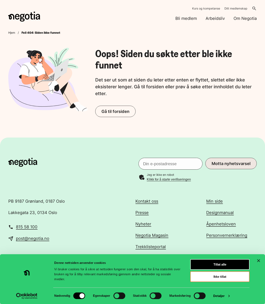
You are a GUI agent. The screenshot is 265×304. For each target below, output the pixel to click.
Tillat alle (219, 264)
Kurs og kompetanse (206, 8)
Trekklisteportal (150, 246)
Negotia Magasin (151, 235)
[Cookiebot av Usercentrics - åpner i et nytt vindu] (27, 296)
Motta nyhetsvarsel (231, 163)
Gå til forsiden (115, 111)
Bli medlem (186, 18)
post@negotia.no (32, 238)
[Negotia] (24, 17)
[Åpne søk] (254, 8)
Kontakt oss (146, 201)
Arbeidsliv (215, 18)
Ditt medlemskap (235, 8)
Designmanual (220, 212)
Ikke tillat (219, 276)
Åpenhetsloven (221, 223)
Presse (142, 212)
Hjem (11, 32)
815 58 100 (26, 226)
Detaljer (219, 296)
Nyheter (143, 223)
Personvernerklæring (226, 235)
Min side (214, 201)
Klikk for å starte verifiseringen (169, 179)
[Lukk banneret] (258, 260)
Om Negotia (245, 18)
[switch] (119, 295)
